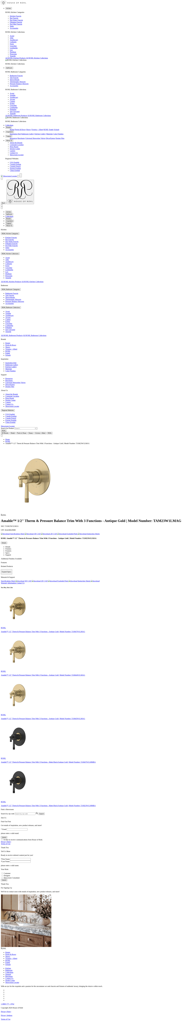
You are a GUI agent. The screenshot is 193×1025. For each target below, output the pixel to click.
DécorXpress (50, 138)
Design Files (60, 138)
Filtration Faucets (16, 22)
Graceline (13, 46)
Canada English (15, 164)
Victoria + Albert (37, 130)
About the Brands (16, 143)
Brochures (21, 138)
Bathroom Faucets (16, 76)
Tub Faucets (14, 78)
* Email (3, 829)
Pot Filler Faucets (16, 24)
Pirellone (13, 52)
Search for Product (7, 428)
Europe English (15, 168)
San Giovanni (15, 111)
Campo (12, 101)
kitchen (8, 8)
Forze (12, 44)
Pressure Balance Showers (19, 84)
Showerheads (14, 80)
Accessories (14, 28)
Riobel (12, 130)
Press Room (14, 147)
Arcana (12, 99)
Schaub (56, 130)
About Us (9, 140)
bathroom (9, 68)
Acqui (12, 36)
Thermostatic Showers (18, 82)
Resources (13, 138)
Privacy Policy (6, 842)
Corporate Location (17, 145)
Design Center (15, 149)
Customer (7, 873)
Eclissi (12, 103)
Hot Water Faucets (16, 20)
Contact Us (14, 153)
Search (41, 814)
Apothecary (14, 40)
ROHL (46, 130)
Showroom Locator (17, 155)
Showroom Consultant (12, 878)
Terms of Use (5, 844)
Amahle (12, 95)
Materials (49, 134)
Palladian (13, 109)
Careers (12, 151)
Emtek (51, 130)
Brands (8, 127)
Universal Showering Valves (35, 138)
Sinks (12, 26)
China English (15, 170)
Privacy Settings (6, 1015)
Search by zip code (7, 814)
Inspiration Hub (15, 134)
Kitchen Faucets (15, 16)
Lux (11, 50)
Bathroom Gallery (27, 134)
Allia (11, 38)
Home (7, 439)
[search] (25, 428)
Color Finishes (58, 134)
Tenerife (13, 56)
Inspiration (9, 132)
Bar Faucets (14, 18)
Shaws (28, 130)
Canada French (15, 166)
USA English (14, 162)
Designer (7, 876)
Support (8, 136)
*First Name (5, 859)
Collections (9, 125)
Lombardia (14, 48)
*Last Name (5, 861)
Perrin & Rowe (20, 130)
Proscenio (13, 54)
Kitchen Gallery (40, 134)
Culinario (13, 42)
